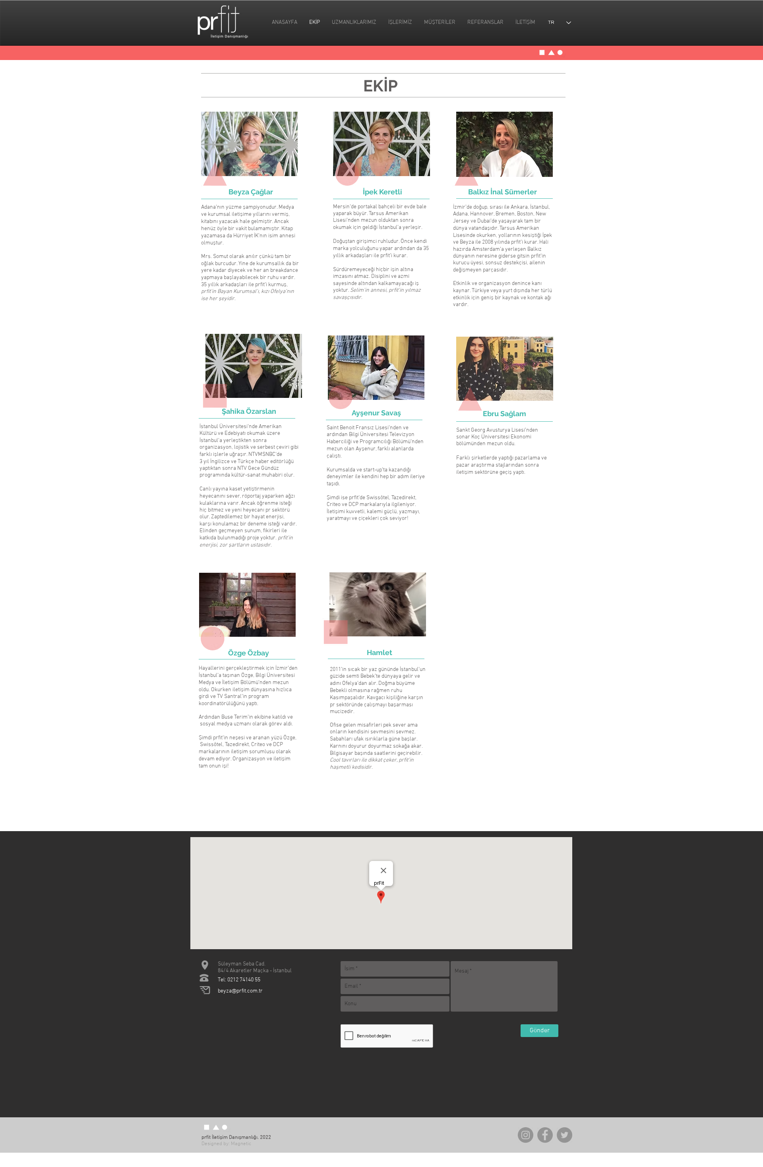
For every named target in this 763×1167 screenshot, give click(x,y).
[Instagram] (525, 1135)
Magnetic (241, 1144)
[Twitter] (564, 1135)
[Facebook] (545, 1135)
